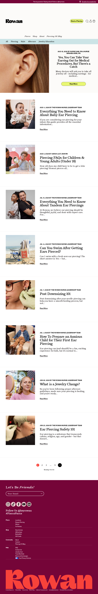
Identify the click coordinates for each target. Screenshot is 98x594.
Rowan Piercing (19, 522)
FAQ (16, 547)
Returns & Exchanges (21, 556)
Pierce (27, 36)
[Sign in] (90, 21)
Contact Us (18, 550)
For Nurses (18, 526)
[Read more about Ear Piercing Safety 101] (49, 435)
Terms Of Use (25, 590)
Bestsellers (18, 534)
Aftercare (32, 41)
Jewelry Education (46, 41)
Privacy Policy (18, 590)
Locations (18, 520)
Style (23, 41)
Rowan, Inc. (11, 590)
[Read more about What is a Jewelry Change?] (49, 389)
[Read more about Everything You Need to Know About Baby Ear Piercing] (49, 119)
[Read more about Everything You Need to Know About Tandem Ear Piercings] (49, 209)
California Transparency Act (42, 590)
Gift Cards (18, 536)
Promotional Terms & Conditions (66, 590)
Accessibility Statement (53, 590)
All (7, 41)
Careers (17, 542)
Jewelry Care (19, 552)
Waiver (17, 524)
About (41, 36)
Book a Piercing (76, 21)
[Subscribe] (41, 494)
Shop (35, 36)
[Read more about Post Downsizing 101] (49, 299)
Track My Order (19, 554)
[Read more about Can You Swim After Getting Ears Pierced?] (49, 254)
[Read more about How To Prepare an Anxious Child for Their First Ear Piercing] (49, 344)
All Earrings (18, 532)
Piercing (14, 41)
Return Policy (32, 590)
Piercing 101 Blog (54, 36)
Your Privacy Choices (25, 558)
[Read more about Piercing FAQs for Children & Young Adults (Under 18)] (49, 164)
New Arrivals (19, 530)
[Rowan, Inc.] (14, 21)
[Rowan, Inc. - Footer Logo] (49, 579)
